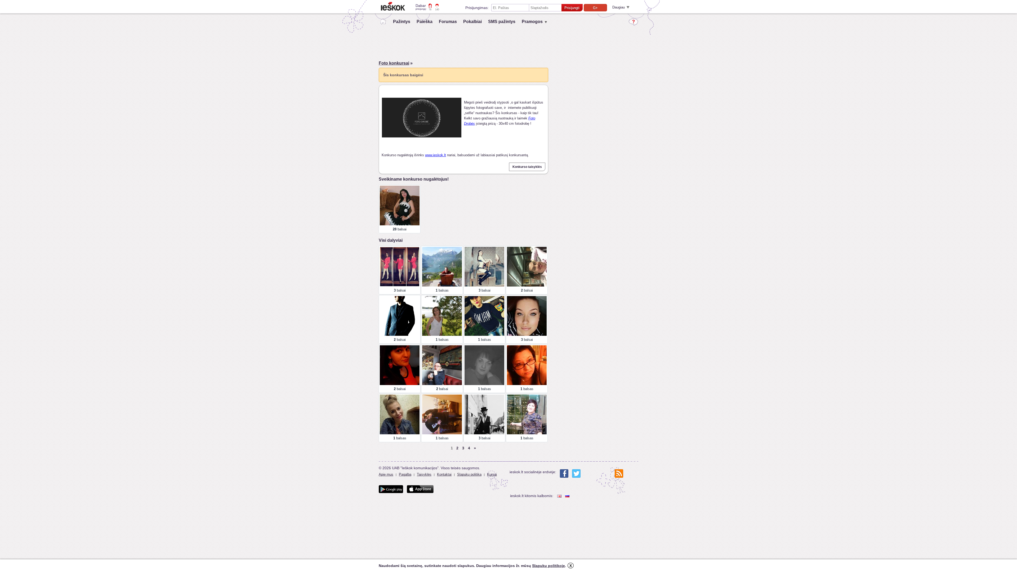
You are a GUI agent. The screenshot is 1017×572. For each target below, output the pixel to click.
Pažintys (401, 21)
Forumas (448, 21)
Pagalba (405, 474)
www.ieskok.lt (435, 155)
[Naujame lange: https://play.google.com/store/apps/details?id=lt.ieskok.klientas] (391, 489)
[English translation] (560, 496)
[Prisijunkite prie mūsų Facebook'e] (564, 473)
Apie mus (386, 474)
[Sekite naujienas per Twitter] (576, 473)
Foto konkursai (394, 63)
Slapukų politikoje (548, 566)
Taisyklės (424, 474)
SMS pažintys (501, 21)
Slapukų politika (469, 474)
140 (437, 9)
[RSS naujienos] (619, 473)
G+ (595, 8)
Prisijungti (571, 8)
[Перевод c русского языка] (568, 496)
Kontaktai (444, 474)
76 (430, 9)
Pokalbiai (472, 21)
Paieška (424, 21)
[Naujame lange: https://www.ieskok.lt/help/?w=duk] (633, 22)
